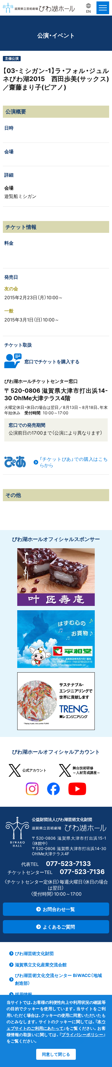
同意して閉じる (56, 1054)
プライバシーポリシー (82, 1034)
